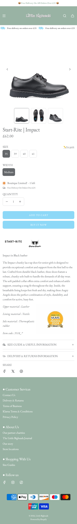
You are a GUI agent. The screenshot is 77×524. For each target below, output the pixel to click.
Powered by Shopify (38, 519)
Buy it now (38, 224)
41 (33, 154)
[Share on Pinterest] (21, 372)
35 (6, 154)
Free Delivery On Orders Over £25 (21, 187)
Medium (8, 172)
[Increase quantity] (20, 202)
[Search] (65, 16)
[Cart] (72, 16)
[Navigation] (4, 16)
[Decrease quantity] (7, 202)
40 (24, 154)
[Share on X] (13, 372)
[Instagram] (13, 482)
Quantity (10, 194)
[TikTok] (21, 482)
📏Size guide (68, 147)
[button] (7, 69)
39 (15, 154)
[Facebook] (4, 482)
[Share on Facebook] (4, 372)
